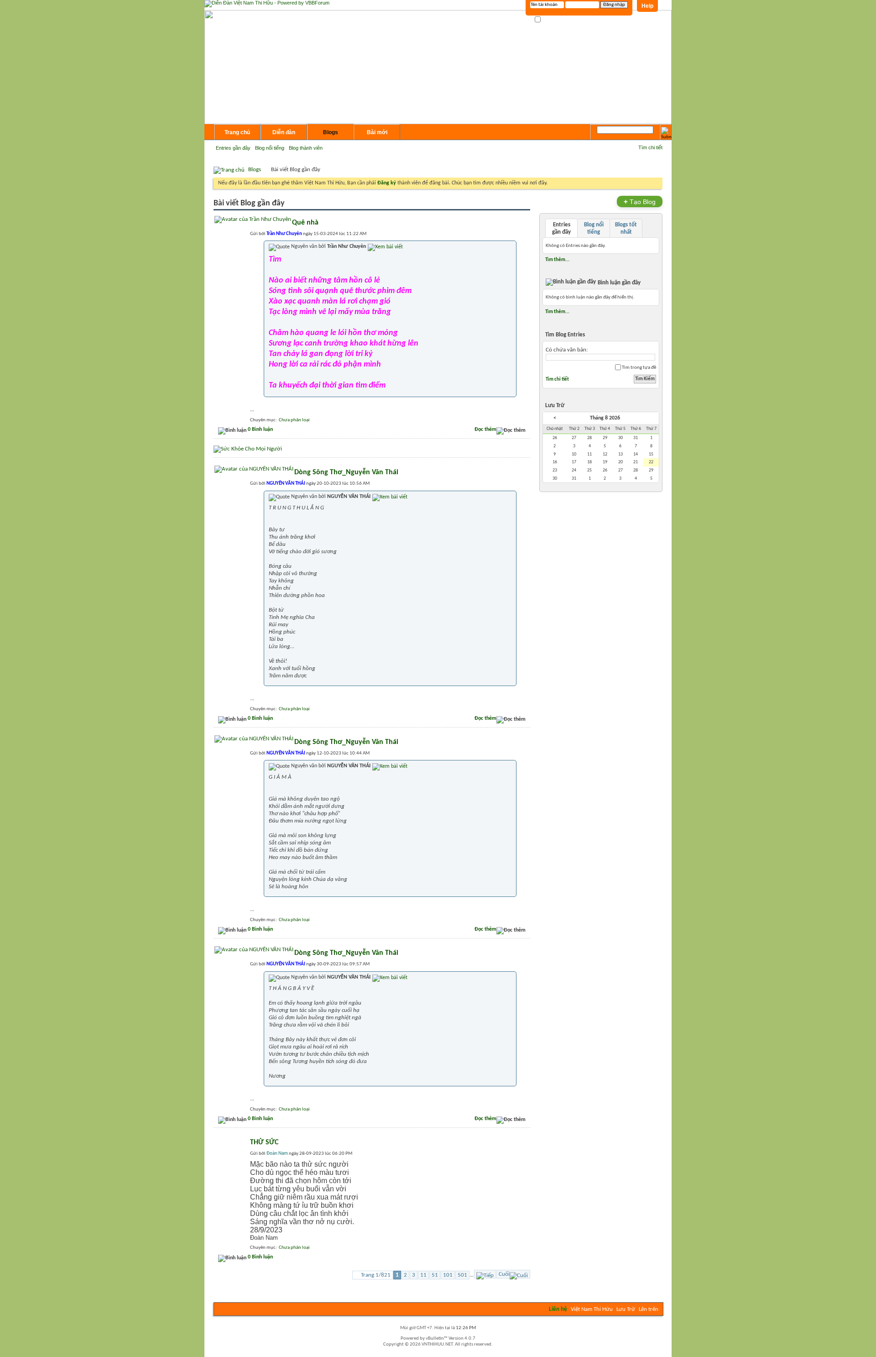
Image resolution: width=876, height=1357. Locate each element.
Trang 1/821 (376, 1275)
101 (448, 1275)
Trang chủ (237, 132)
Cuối (504, 1274)
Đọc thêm (485, 429)
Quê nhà (305, 222)
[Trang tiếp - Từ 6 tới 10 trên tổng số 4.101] (485, 1274)
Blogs (330, 132)
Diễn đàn (283, 132)
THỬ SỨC (264, 1142)
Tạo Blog (640, 201)
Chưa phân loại (294, 420)
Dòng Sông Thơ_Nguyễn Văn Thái (346, 472)
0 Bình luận (260, 429)
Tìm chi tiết (650, 147)
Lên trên (648, 1309)
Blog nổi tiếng (269, 148)
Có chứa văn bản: (567, 350)
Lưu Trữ (625, 1309)
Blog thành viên (306, 148)
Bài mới (377, 132)
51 (435, 1275)
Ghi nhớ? (551, 19)
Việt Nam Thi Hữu (592, 1309)
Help (647, 6)
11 (423, 1275)
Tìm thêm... (557, 259)
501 (462, 1275)
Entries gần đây (233, 148)
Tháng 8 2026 (605, 418)
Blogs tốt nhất (626, 228)
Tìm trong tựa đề (638, 367)
